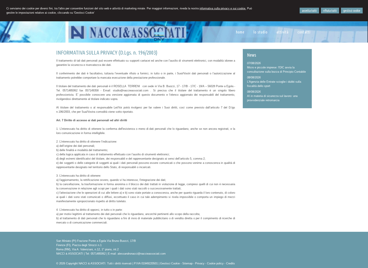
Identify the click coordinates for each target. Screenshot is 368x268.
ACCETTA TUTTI (309, 10)
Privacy (199, 263)
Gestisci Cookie (170, 263)
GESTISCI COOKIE (351, 10)
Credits (230, 263)
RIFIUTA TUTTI (330, 10)
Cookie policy (215, 263)
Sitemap (187, 263)
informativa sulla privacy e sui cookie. (223, 8)
